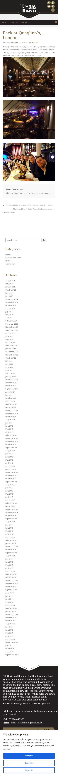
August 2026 (10, 281)
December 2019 (11, 410)
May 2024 (9, 315)
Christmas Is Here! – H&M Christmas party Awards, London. (29, 205)
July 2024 (8, 311)
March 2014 (10, 605)
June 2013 (9, 630)
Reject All (29, 770)
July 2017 (8, 488)
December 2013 (11, 614)
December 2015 (11, 546)
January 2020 (10, 407)
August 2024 (10, 308)
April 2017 (9, 497)
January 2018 (10, 469)
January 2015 (10, 577)
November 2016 (11, 512)
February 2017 (11, 503)
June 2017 (9, 491)
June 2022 (9, 364)
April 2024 (9, 318)
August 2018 (10, 451)
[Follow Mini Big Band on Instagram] (49, 2)
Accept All (29, 756)
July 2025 (8, 293)
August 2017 (10, 485)
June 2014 (9, 599)
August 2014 (10, 593)
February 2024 (11, 321)
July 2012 (8, 645)
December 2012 (11, 642)
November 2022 (11, 355)
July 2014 (8, 596)
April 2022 (9, 370)
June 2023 (9, 336)
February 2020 (11, 404)
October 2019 (10, 417)
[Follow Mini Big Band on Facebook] (53, 10)
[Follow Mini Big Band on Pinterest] (53, 2)
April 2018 (9, 463)
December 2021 (11, 379)
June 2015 (9, 562)
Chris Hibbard (33, 43)
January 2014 (10, 611)
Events (12, 212)
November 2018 (11, 441)
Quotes (8, 261)
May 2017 (9, 494)
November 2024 (11, 302)
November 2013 (11, 617)
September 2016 (11, 519)
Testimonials (10, 264)
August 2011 (10, 651)
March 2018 (10, 466)
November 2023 (11, 327)
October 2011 (10, 648)
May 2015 (9, 565)
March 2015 (10, 571)
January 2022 (10, 376)
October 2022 (10, 358)
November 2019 (11, 413)
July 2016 (8, 525)
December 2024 (11, 299)
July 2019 (8, 423)
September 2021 (11, 389)
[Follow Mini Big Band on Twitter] (49, 6)
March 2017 (10, 500)
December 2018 (11, 438)
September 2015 (11, 553)
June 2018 (9, 457)
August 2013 (10, 624)
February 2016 (11, 540)
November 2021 (11, 383)
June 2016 (9, 528)
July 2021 (8, 395)
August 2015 (10, 556)
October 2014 (10, 587)
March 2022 (10, 373)
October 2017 (10, 478)
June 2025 (9, 296)
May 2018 (9, 460)
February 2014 (11, 608)
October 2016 (10, 515)
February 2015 (11, 574)
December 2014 (11, 580)
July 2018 (8, 454)
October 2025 (10, 290)
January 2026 (10, 287)
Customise (29, 763)
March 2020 (10, 401)
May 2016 (9, 531)
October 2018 (10, 444)
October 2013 (10, 621)
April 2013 (9, 636)
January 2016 (10, 543)
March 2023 (10, 342)
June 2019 (9, 426)
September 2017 (11, 481)
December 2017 (11, 472)
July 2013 (8, 627)
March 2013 (10, 639)
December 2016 (11, 509)
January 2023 (10, 349)
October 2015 (10, 549)
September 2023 (11, 330)
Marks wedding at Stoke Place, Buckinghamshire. (32, 209)
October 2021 (10, 386)
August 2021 (10, 392)
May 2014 (9, 602)
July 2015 (8, 559)
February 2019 (11, 435)
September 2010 (11, 655)
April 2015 (9, 568)
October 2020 (10, 398)
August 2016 (10, 522)
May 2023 (9, 339)
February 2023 (11, 345)
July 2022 (8, 361)
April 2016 (9, 534)
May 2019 (9, 429)
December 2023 (11, 324)
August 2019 (10, 420)
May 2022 (9, 367)
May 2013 (9, 633)
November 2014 (11, 583)
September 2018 (11, 447)
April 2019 (9, 432)
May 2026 (9, 284)
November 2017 (11, 475)
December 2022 (11, 352)
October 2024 (10, 305)
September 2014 (11, 590)
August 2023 (10, 333)
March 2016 (10, 537)
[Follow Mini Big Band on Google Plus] (53, 6)
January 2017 (10, 506)
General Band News (13, 258)
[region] (29, 753)
